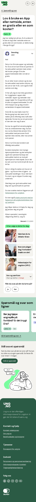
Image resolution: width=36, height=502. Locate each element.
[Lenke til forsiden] (4, 3)
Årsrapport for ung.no (11, 449)
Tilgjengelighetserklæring (13, 468)
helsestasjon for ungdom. (14, 193)
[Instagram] (12, 481)
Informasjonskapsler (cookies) (14, 464)
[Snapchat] (4, 481)
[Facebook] (16, 481)
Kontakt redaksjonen (11, 430)
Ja (8, 289)
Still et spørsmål (9, 361)
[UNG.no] (18, 405)
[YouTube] (20, 481)
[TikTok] (8, 481)
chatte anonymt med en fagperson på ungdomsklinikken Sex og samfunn (19, 200)
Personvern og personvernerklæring (17, 461)
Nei (15, 289)
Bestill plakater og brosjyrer (13, 437)
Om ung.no (7, 433)
